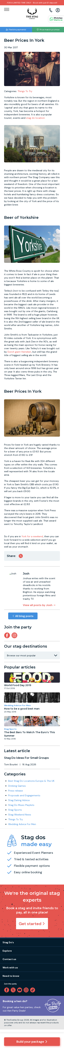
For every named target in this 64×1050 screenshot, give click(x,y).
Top (56, 1018)
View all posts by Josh (37, 605)
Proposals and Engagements (24, 795)
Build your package (30, 1042)
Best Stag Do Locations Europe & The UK (31, 780)
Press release (15, 790)
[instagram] (15, 635)
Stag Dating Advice (19, 800)
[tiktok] (33, 990)
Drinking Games (17, 785)
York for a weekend (32, 536)
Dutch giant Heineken (19, 351)
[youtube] (20, 990)
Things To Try (25, 91)
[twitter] (14, 990)
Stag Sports (10, 729)
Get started (30, 923)
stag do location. (35, 117)
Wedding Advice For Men (17, 705)
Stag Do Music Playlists (21, 805)
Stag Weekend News (19, 814)
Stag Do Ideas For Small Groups (26, 757)
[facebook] (7, 990)
